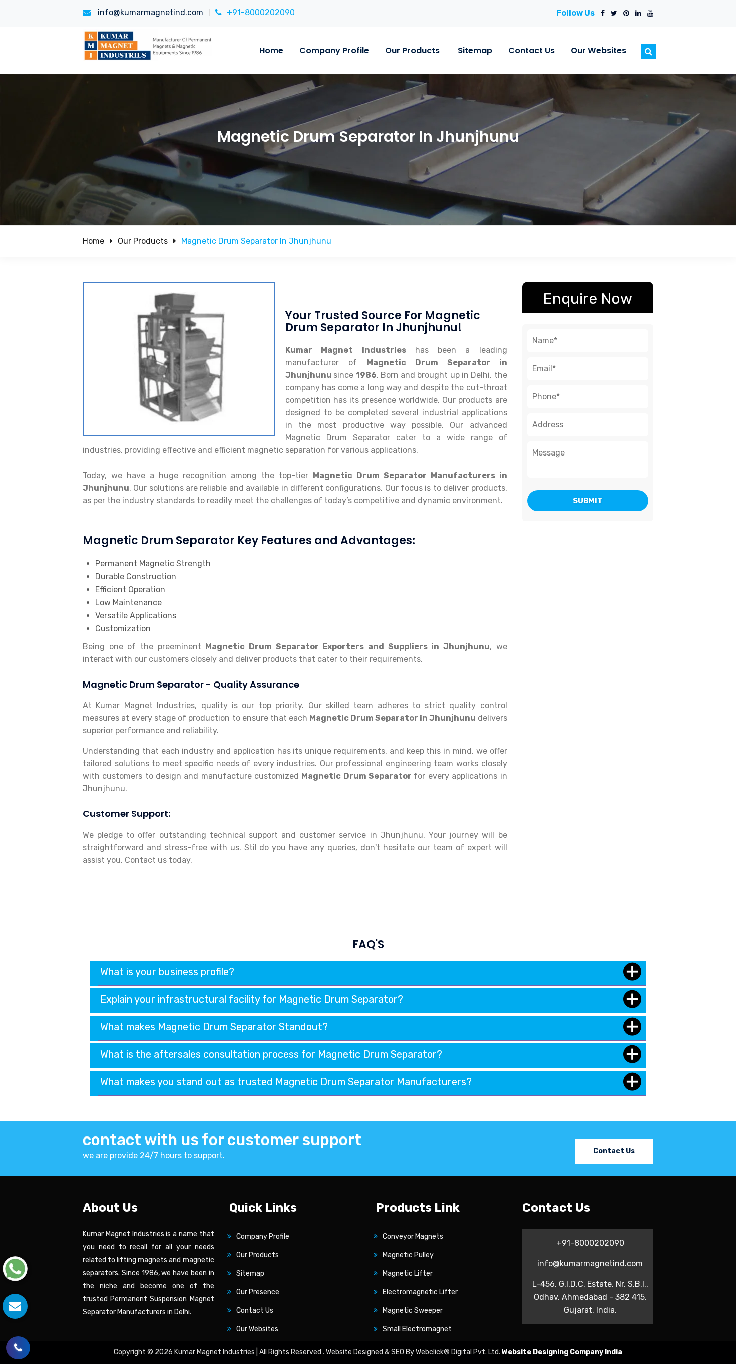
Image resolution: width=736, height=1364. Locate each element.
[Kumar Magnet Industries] (148, 45)
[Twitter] (612, 13)
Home (271, 50)
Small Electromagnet (417, 1329)
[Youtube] (648, 13)
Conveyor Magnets (413, 1236)
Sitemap (475, 50)
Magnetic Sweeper (413, 1310)
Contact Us (531, 50)
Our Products (412, 50)
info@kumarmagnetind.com (149, 12)
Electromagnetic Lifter (420, 1292)
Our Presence (257, 1292)
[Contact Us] (18, 1340)
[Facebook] (601, 13)
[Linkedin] (636, 13)
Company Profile (334, 50)
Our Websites (598, 50)
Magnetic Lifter (408, 1273)
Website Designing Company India (562, 1352)
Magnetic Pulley (408, 1255)
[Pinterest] (624, 13)
